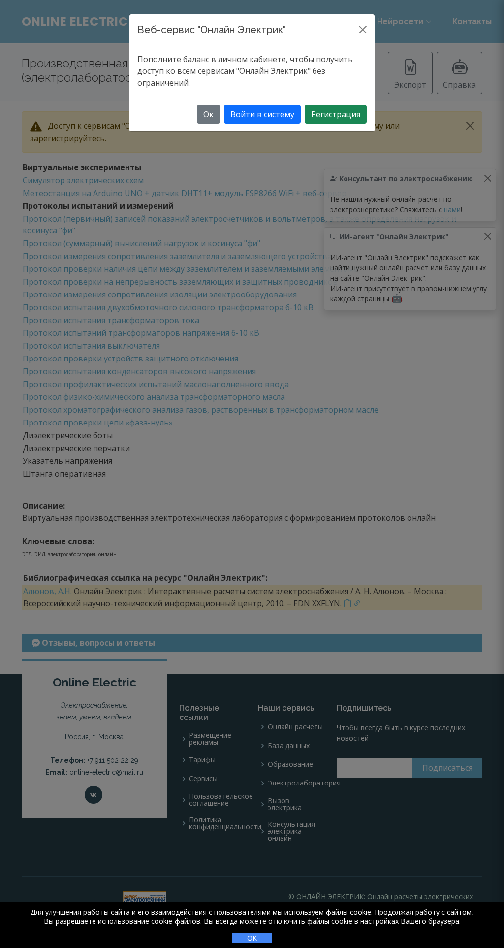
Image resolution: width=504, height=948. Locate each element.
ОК (252, 938)
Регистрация (335, 114)
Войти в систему (262, 114)
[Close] (363, 29)
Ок (208, 114)
